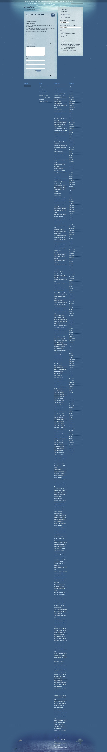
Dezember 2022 (72, 165)
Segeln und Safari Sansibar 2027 (30, 3)
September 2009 (72, 451)
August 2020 (71, 213)
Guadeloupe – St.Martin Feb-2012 (60, 515)
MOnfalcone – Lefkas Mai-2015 (59, 701)
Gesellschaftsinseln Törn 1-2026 (59, 185)
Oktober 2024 (71, 124)
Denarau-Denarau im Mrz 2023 (59, 288)
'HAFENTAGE (56, 99)
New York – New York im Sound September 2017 (59, 744)
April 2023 (71, 157)
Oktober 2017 (71, 276)
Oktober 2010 (71, 426)
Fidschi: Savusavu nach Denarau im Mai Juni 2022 (60, 268)
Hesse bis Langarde (57, 175)
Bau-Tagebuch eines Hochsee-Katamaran (68, 33)
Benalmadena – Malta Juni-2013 (59, 676)
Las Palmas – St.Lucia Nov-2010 (59, 644)
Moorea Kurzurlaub (57, 193)
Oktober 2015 (71, 320)
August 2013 (71, 367)
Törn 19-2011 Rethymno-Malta (35, 14)
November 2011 (72, 401)
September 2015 (72, 322)
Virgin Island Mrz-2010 (58, 496)
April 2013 (71, 374)
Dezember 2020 (72, 205)
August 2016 (71, 303)
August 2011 (71, 407)
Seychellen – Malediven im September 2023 (60, 717)
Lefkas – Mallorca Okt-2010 (58, 645)
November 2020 (72, 207)
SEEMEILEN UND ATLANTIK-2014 (60, 684)
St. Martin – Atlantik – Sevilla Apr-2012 (60, 672)
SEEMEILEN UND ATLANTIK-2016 (60, 703)
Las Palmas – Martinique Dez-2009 (60, 630)
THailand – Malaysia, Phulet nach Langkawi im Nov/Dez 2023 (59, 723)
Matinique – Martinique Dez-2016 (59, 530)
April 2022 (71, 176)
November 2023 (72, 143)
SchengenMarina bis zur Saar (59, 229)
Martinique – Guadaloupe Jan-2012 (60, 517)
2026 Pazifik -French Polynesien (59, 181)
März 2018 (71, 267)
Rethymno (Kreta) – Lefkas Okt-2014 (60, 406)
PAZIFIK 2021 (56, 582)
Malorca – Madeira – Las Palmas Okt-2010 (60, 650)
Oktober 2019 (71, 230)
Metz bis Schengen (57, 137)
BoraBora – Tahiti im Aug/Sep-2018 (60, 292)
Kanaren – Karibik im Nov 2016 (59, 709)
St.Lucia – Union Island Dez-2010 (59, 494)
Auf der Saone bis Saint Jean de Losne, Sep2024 (60, 106)
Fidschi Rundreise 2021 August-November (59, 257)
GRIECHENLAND (57, 329)
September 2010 (72, 428)
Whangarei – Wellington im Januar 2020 (60, 625)
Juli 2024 (70, 130)
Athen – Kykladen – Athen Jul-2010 (60, 338)
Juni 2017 (71, 284)
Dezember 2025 (72, 101)
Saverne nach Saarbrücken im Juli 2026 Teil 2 (60, 222)
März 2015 (71, 334)
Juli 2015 (70, 326)
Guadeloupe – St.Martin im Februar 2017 (60, 539)
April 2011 (71, 415)
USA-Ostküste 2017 (57, 728)
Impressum (61, 1)
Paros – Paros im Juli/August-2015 (60, 433)
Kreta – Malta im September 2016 (59, 711)
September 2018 (72, 255)
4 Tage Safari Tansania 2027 (29, 1)
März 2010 (71, 440)
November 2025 (72, 103)
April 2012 (71, 392)
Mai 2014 (70, 351)
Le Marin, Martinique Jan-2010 (59, 488)
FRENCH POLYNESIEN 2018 (59, 290)
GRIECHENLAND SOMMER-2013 (60, 369)
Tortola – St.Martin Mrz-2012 (59, 521)
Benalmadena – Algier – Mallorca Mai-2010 (60, 641)
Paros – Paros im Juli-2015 (58, 431)
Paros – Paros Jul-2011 (58, 365)
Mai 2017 (70, 286)
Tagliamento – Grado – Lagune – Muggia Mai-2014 (59, 564)
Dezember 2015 (72, 317)
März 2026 (71, 95)
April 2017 (71, 288)
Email (31, 62)
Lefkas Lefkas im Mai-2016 (58, 450)
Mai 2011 (70, 413)
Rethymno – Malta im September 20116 (59, 460)
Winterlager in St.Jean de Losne (59, 124)
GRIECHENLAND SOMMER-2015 (60, 411)
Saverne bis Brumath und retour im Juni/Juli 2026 (60, 205)
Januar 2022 (71, 180)
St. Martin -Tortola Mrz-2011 (58, 507)
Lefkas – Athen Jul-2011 (58, 357)
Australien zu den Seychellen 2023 (60, 239)
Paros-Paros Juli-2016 (58, 456)
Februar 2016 (71, 313)
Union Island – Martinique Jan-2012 (60, 523)
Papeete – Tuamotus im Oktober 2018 (60, 302)
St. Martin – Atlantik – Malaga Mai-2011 (60, 668)
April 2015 (71, 332)
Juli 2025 (70, 111)
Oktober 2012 (71, 386)
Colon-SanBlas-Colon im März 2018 (60, 471)
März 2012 (71, 394)
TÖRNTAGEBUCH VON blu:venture (60, 97)
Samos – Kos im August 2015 (59, 436)
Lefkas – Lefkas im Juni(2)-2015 (59, 425)
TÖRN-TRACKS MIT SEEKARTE (59, 726)
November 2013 (72, 361)
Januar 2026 (71, 99)
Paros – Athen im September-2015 (60, 429)
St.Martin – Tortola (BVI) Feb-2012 (60, 519)
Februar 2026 (71, 97)
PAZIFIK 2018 (56, 576)
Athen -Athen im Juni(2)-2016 (59, 444)
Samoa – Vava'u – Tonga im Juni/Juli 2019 (60, 599)
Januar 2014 (71, 357)
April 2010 (71, 438)
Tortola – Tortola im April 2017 (59, 550)
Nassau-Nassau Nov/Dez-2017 (59, 248)
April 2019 (71, 242)
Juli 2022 (70, 170)
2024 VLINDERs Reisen (58, 103)
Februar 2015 (71, 336)
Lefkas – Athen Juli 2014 (58, 390)
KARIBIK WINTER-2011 (58, 498)
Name (28, 58)
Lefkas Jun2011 (57, 361)
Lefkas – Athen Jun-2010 (58, 342)
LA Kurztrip (56, 191)
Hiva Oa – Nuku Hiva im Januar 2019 (60, 321)
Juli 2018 (70, 259)
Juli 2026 (70, 88)
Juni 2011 (71, 411)
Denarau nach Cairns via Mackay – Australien (60, 284)
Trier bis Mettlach (57, 158)
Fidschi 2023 (56, 277)
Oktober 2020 (71, 209)
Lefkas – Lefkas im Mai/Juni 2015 (59, 427)
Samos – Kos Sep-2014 (58, 409)
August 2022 (71, 168)
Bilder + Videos (37, 1)
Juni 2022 (71, 172)
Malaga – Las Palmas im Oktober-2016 (60, 712)
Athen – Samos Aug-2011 (58, 354)
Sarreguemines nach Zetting (65, 14)
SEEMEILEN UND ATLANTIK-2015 (60, 695)
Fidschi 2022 (56, 262)
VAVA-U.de (62, 36)
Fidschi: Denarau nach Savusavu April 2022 (60, 265)
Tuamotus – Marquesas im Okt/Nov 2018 (60, 312)
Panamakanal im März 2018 (59, 575)
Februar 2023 (71, 161)
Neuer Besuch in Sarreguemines (66, 15)
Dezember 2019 (72, 226)
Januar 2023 (71, 163)
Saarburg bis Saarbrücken (58, 220)
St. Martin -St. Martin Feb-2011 (59, 504)
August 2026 (71, 86)
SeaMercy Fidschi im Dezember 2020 (60, 621)
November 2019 (72, 228)
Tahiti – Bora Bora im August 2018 (60, 304)
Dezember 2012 (72, 382)
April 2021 (71, 197)
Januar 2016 (71, 315)
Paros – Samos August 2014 (59, 404)
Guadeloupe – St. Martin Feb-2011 (60, 500)
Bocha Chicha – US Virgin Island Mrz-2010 (60, 480)
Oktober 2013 (71, 363)
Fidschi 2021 (56, 252)
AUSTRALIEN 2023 (57, 233)
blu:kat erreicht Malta (51, 76)
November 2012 (72, 384)
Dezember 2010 (72, 423)
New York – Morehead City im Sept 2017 (60, 740)
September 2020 (72, 211)
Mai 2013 (70, 372)
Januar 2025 (71, 120)
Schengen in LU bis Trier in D (59, 141)
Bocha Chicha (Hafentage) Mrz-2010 (60, 482)
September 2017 (72, 278)
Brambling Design (65, 50)
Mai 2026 (70, 91)
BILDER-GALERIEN (57, 250)
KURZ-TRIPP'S (56, 552)
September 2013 (72, 365)
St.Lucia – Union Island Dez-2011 (59, 509)
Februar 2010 (71, 442)
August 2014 (71, 346)
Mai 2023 (70, 155)
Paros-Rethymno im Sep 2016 (59, 458)
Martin (28, 15)
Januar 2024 (71, 140)
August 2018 (71, 257)
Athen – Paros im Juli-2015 (58, 417)
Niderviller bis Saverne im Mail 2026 (60, 202)
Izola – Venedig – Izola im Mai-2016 (60, 557)
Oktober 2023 (71, 145)
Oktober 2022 (71, 166)
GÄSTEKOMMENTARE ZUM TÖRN (60, 93)
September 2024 (72, 126)
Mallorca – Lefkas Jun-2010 (58, 647)
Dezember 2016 (72, 295)
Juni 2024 (71, 132)
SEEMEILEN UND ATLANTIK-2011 (60, 655)
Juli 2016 (70, 305)
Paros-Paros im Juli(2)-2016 (59, 454)
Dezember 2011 (72, 399)
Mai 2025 (70, 115)
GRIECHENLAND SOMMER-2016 (60, 438)
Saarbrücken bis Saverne (58, 153)
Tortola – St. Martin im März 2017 (59, 548)
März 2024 (71, 138)
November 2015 (72, 319)
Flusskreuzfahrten (64, 37)
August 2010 (71, 430)
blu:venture (29, 6)
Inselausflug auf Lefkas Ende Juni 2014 (60, 386)
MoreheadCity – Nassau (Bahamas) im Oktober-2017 (60, 736)
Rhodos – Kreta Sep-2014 (58, 407)
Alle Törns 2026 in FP (57, 183)
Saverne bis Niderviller (58, 179)
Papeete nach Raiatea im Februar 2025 (60, 128)
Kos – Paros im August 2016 (59, 446)
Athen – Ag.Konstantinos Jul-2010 (60, 336)
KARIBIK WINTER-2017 (58, 532)
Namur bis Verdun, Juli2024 (58, 114)
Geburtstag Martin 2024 (58, 109)
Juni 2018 (71, 261)
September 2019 (72, 232)
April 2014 (71, 353)
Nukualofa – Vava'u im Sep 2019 (59, 594)
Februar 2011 (71, 419)
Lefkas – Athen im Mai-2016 (59, 448)
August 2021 (71, 190)
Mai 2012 (70, 390)
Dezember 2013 (72, 359)
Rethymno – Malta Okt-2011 (59, 666)
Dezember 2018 (72, 249)
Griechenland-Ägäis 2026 (53, 1)
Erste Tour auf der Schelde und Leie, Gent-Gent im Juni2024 (60, 112)
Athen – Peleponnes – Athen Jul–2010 (60, 340)
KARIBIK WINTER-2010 (58, 477)
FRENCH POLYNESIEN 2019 (59, 315)
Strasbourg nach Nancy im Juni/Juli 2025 (60, 173)
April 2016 (71, 311)
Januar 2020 (71, 224)
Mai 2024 (70, 134)
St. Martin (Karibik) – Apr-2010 (59, 492)
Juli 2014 (70, 347)
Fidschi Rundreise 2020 (58, 613)
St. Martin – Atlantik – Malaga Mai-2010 (60, 653)
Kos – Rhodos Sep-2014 (58, 388)
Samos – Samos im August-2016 (59, 465)
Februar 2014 (71, 355)
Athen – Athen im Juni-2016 (58, 440)
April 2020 (71, 218)
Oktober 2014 (71, 342)
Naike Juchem (63, 42)
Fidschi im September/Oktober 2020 (60, 611)
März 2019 (71, 243)
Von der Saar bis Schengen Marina (60, 231)
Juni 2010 (71, 434)
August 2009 (71, 453)
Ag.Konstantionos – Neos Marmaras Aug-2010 (60, 333)
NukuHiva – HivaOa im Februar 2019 (60, 325)
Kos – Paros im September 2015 (59, 419)
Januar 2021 (71, 203)
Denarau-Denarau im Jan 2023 (59, 286)
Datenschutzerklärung (45, 1)
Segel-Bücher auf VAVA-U (58, 89)
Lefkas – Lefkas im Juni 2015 (59, 423)
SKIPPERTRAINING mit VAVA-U (59, 95)
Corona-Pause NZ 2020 (58, 607)
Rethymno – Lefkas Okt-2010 (59, 348)
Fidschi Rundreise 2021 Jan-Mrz (59, 260)
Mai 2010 (70, 436)
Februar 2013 (71, 378)
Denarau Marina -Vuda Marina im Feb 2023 (60, 280)
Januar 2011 (71, 421)
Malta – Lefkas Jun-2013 (58, 680)
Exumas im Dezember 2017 (58, 243)
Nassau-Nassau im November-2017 (60, 246)
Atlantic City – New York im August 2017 (60, 731)
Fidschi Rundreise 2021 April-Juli (59, 254)
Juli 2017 (70, 282)
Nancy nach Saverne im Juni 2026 (60, 200)
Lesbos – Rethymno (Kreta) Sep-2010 (60, 344)
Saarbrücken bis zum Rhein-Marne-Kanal (60, 155)
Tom (61, 45)
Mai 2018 (70, 263)
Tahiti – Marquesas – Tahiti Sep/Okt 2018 (60, 307)
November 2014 (72, 340)
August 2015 (71, 324)
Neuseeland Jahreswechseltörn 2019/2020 (59, 589)
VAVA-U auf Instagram (64, 35)
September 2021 (72, 188)
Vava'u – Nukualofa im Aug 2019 (59, 603)
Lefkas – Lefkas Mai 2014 (58, 398)
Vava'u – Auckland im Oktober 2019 (60, 601)
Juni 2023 (71, 153)
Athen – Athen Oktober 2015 (59, 413)
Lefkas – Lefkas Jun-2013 (58, 377)
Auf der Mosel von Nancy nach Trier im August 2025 (60, 135)
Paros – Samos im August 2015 (59, 434)
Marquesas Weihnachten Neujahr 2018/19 (59, 297)
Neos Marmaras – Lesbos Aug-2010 (60, 346)
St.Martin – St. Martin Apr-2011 (59, 511)
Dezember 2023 (72, 141)
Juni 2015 (71, 328)
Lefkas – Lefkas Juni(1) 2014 (59, 392)
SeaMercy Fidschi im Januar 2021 (60, 584)
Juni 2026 (71, 89)
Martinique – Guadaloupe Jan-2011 (60, 502)
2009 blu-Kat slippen (57, 101)
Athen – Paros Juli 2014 (58, 384)
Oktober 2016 (71, 299)
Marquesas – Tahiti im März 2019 (59, 323)
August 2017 (71, 280)
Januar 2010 (71, 444)
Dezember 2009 (72, 446)
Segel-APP (56, 88)
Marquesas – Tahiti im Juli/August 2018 (60, 294)
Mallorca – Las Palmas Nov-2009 (59, 632)
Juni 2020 (71, 217)
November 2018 (72, 251)
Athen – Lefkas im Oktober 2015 (59, 415)
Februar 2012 (71, 396)
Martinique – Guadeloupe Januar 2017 (60, 542)
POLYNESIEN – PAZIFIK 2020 (59, 605)
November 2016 (72, 297)
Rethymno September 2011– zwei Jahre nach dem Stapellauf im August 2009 (31, 76)
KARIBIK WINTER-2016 (58, 529)
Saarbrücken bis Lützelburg (58, 216)
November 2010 (72, 424)
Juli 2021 (70, 192)
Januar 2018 (71, 270)
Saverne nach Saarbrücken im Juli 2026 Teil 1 (60, 211)
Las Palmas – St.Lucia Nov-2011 (59, 663)
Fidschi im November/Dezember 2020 (60, 609)
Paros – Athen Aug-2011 (58, 363)
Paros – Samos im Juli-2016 (59, 452)
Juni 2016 (71, 307)
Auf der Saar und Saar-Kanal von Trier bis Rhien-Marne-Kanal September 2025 (60, 147)
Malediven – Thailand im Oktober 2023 (60, 571)
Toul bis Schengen (57, 143)
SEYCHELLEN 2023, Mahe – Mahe (60, 720)
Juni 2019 (71, 238)
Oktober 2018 (71, 253)
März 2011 (71, 417)
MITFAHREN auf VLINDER (68, 1)
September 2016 (72, 301)
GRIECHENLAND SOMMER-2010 (60, 331)
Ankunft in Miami (70, 48)
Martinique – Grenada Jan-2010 (59, 490)
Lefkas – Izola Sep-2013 (58, 678)
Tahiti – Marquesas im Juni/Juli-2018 (60, 309)
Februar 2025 (71, 118)
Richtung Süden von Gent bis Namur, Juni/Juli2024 (60, 119)
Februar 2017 (71, 292)
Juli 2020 (70, 215)
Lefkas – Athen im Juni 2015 (59, 421)
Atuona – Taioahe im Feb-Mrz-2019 (60, 317)
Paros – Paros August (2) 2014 (59, 402)
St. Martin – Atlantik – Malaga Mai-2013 (60, 682)
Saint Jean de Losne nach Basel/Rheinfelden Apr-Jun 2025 (59, 169)
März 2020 (71, 220)
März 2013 (71, 376)
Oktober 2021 (71, 186)
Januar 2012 (71, 397)
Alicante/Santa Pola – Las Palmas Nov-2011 (60, 658)
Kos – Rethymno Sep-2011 (58, 356)
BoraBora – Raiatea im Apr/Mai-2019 (60, 319)
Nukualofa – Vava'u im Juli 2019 (59, 592)
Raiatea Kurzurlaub (57, 195)
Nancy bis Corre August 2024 (59, 116)
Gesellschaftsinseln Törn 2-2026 (59, 187)
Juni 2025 (71, 113)
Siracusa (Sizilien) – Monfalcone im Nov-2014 (60, 692)
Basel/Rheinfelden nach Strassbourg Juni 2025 (60, 161)
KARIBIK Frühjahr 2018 (58, 469)
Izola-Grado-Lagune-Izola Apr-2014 (60, 559)
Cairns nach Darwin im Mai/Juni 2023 (60, 235)
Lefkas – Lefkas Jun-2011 (58, 359)
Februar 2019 (71, 245)
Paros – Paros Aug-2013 (58, 381)
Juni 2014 (71, 349)
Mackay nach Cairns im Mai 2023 (59, 237)
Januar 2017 (71, 294)
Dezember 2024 (72, 122)
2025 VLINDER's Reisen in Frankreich (60, 132)
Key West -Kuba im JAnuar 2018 (59, 473)
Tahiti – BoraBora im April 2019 (59, 327)
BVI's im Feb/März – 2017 (58, 536)
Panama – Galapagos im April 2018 (60, 580)
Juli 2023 (70, 151)
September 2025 (72, 107)
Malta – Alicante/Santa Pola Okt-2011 (60, 665)
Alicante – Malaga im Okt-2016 (59, 705)
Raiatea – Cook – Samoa (58, 596)
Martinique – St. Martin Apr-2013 (59, 527)
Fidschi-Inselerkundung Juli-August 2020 (60, 616)
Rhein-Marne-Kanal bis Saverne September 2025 (59, 165)
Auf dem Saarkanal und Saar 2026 (60, 214)
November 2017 (72, 274)
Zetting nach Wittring (64, 12)
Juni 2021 (71, 193)
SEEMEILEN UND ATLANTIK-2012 (60, 670)
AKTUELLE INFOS (57, 86)
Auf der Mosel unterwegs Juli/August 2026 (60, 226)
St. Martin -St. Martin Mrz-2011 (59, 505)
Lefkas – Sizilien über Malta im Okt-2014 (60, 689)
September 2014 (72, 344)
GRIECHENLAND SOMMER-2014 (60, 382)
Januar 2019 (71, 247)
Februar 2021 (71, 201)
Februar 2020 (71, 222)
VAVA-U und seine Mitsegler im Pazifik (60, 747)
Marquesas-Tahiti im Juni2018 (59, 300)
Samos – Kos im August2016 (59, 463)
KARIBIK (55, 467)
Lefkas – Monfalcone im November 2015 (60, 698)
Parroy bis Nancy (57, 177)
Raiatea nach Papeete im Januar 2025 (60, 130)
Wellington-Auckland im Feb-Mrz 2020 (60, 622)
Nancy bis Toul (56, 139)
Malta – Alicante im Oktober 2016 (59, 714)
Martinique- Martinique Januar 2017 (60, 544)
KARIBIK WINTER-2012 (58, 513)
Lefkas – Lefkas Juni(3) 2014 (59, 396)
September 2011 (72, 405)
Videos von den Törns (57, 91)
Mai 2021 (70, 195)
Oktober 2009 (71, 449)
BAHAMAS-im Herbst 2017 (58, 241)
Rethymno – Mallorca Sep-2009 (59, 636)
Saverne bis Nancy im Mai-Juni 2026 (60, 208)
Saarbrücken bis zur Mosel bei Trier (60, 218)
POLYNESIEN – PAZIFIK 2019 (59, 586)
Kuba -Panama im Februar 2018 (59, 475)
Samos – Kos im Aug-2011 (58, 367)
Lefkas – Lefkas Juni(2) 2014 (59, 394)
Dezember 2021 (72, 182)
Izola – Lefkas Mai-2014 (58, 686)
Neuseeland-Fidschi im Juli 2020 (59, 619)
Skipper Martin (38, 3)
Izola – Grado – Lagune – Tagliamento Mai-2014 (60, 554)
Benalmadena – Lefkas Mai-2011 (59, 661)
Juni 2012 (71, 388)
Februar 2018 (71, 269)
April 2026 (71, 93)
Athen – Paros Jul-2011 (58, 352)
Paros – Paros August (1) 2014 (59, 400)
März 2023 (71, 159)
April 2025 (71, 116)
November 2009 (72, 448)
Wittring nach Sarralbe (64, 11)
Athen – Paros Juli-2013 (58, 373)
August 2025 (71, 109)
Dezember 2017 (72, 272)
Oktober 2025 (71, 105)
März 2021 (71, 199)
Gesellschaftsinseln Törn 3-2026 (59, 189)
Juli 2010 (70, 432)
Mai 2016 (70, 309)
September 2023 (72, 147)
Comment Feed (52, 43)
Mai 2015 (70, 330)
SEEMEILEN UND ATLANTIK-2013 (60, 674)
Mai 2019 (70, 240)
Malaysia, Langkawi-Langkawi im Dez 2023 (60, 568)
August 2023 (71, 149)
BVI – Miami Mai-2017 (58, 534)
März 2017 (71, 290)
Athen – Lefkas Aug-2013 (58, 371)
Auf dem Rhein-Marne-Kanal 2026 (60, 199)
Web (26, 66)
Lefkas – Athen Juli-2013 (58, 375)
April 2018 (71, 265)
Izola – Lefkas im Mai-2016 (58, 707)
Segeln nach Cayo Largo (70, 47)
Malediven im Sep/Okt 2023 (58, 573)
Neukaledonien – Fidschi (58, 271)
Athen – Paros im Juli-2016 (58, 442)
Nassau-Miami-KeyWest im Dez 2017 (60, 244)
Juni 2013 (71, 371)
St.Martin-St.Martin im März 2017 (59, 546)
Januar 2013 (71, 380)
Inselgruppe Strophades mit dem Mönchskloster (72, 44)
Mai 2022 (70, 174)
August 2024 (71, 128)
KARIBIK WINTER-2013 (58, 525)
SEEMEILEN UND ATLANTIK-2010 (60, 638)
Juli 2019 (70, 236)
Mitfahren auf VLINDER (65, 32)
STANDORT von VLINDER (47, 3)
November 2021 (72, 184)
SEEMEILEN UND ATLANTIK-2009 (60, 628)
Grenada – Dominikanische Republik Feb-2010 (60, 485)
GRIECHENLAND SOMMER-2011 (60, 350)
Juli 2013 (70, 369)
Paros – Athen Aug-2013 (58, 379)
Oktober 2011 (71, 403)
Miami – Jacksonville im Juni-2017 (60, 733)
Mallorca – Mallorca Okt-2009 (59, 634)
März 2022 (71, 178)
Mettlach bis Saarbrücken (58, 151)
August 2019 (71, 234)
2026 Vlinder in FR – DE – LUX (59, 197)
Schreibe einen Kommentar (30, 46)
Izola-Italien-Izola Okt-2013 (58, 561)
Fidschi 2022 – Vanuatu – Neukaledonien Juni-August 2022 (59, 274)
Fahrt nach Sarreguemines (65, 17)
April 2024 (71, 136)
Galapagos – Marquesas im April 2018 (60, 578)
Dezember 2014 (72, 338)
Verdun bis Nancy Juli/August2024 (60, 122)
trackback (34, 70)
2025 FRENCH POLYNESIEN (59, 126)
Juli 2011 (70, 409)
